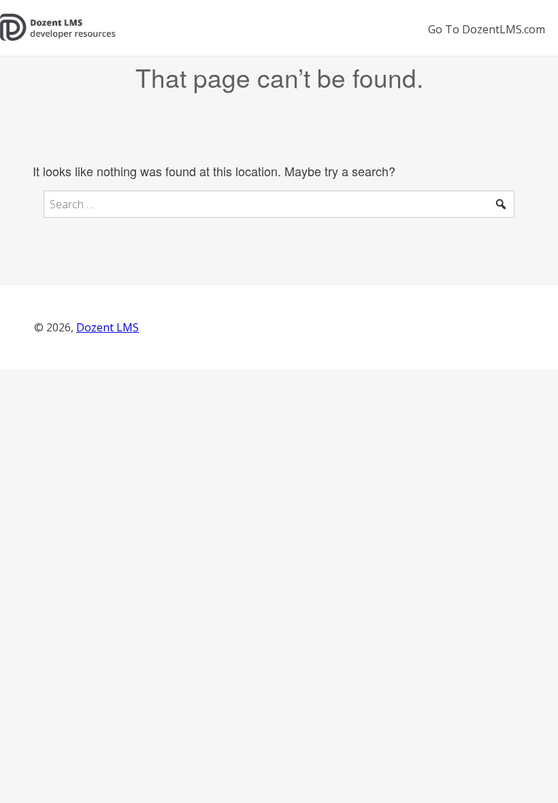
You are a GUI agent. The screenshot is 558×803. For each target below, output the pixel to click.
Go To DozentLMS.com (486, 29)
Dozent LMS (107, 327)
